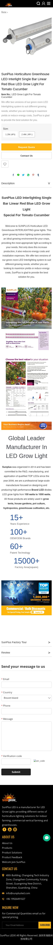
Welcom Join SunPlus (13, 862)
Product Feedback (12, 857)
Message (7, 719)
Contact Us (26, 155)
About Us (7, 843)
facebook (13, 174)
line (18, 174)
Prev (5, 40)
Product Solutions (12, 852)
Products (7, 847)
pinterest (33, 174)
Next (47, 40)
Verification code (11, 756)
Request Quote (26, 147)
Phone (5, 705)
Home (3, 12)
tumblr (38, 174)
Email (5, 679)
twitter (23, 174)
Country (6, 692)
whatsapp (28, 174)
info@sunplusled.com (18, 893)
